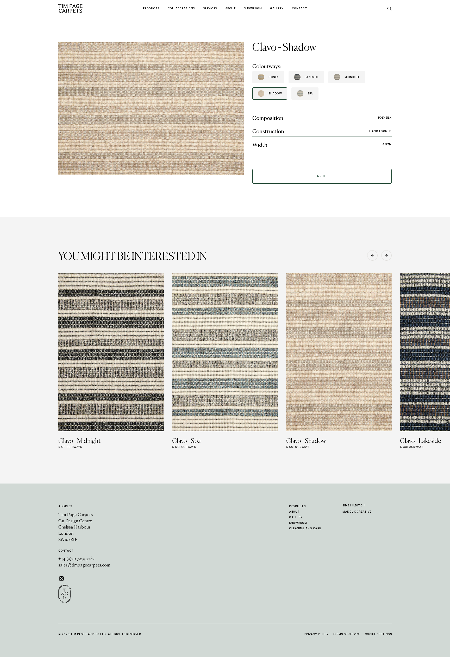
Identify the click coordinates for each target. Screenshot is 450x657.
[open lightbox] (151, 108)
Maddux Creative (356, 511)
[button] (372, 255)
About (294, 511)
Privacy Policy (316, 634)
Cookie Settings (378, 634)
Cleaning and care (305, 528)
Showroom (298, 522)
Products (297, 506)
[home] (80, 8)
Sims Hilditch (353, 505)
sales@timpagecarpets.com (84, 565)
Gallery (296, 517)
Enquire (322, 176)
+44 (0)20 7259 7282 (76, 559)
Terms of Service (347, 634)
